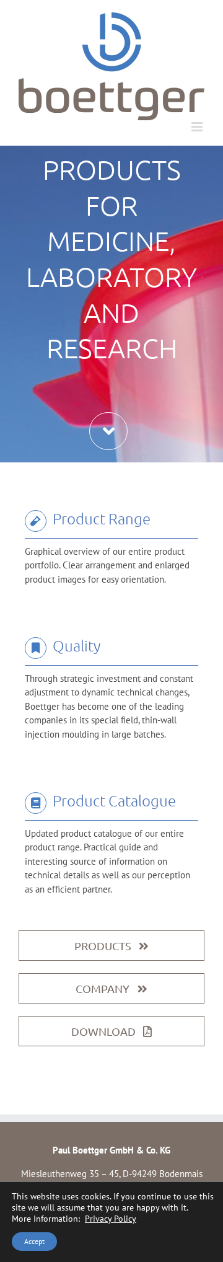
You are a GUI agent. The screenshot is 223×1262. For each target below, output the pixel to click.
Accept (34, 1241)
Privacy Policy (110, 1218)
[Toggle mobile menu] (197, 126)
